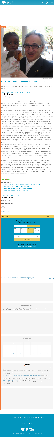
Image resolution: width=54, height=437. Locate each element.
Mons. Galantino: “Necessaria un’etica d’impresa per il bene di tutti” (22, 184)
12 (40, 348)
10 (27, 348)
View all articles (5, 211)
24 (27, 353)
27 (47, 353)
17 (27, 351)
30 (20, 356)
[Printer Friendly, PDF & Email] (5, 179)
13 (47, 348)
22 (13, 353)
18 (34, 351)
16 (20, 351)
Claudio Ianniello (19, 92)
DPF (15, 417)
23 (20, 353)
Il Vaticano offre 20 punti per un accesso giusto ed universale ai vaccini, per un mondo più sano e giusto (24, 367)
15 (13, 351)
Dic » (6, 359)
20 (47, 351)
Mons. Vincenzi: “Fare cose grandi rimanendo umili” (18, 188)
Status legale (36, 417)
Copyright (42, 417)
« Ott (3, 359)
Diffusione (19, 417)
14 (6, 351)
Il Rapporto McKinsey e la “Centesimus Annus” (16, 190)
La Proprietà (25, 417)
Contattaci (27, 420)
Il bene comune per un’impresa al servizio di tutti (17, 186)
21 (6, 353)
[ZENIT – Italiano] (15, 2)
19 (40, 351)
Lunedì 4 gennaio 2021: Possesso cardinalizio (12, 380)
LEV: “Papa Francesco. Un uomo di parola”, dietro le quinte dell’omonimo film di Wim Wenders (22, 375)
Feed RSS (27, 365)
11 (34, 348)
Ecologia (3, 27)
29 (13, 356)
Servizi (30, 417)
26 (40, 353)
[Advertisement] (27, 15)
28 (6, 356)
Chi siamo (11, 417)
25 (34, 353)
